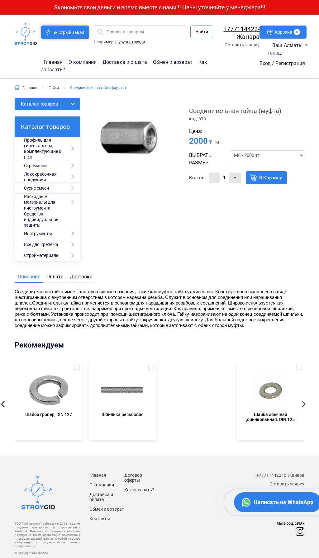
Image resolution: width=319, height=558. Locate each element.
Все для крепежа (41, 244)
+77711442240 (243, 29)
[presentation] (302, 404)
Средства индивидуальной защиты (41, 219)
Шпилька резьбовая (123, 414)
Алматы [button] (294, 45)
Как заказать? (139, 489)
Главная (54, 62)
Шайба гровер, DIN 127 (48, 414)
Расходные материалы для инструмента (39, 202)
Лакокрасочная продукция (40, 177)
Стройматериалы (42, 255)
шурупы (122, 42)
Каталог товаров (39, 104)
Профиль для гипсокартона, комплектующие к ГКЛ (42, 149)
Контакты (99, 518)
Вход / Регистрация (282, 63)
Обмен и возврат (173, 62)
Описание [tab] (29, 277)
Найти (201, 31)
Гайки (54, 88)
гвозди (138, 42)
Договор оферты (133, 478)
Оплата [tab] (55, 277)
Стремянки (35, 165)
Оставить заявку (242, 44)
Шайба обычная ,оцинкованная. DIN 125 (270, 417)
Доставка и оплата (125, 62)
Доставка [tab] (81, 277)
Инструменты (38, 233)
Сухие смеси (36, 188)
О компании (83, 62)
